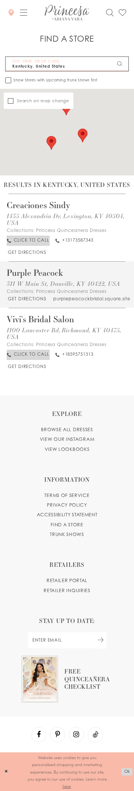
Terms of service (66, 495)
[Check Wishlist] (122, 13)
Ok (127, 771)
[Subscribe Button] (100, 640)
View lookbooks (67, 449)
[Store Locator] (11, 12)
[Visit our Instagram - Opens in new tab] (76, 734)
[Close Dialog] (6, 771)
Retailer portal (67, 580)
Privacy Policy (67, 505)
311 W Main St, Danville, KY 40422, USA (63, 283)
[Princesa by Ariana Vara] (67, 12)
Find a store (67, 524)
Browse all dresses (67, 429)
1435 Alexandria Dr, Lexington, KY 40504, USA (65, 219)
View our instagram (67, 439)
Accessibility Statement (67, 514)
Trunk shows (67, 534)
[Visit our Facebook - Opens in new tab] (38, 734)
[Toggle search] (109, 13)
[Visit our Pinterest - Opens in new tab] (57, 734)
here (67, 786)
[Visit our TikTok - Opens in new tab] (95, 734)
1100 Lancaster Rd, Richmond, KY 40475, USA (64, 333)
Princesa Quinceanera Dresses (71, 230)
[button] (23, 12)
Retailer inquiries (67, 590)
